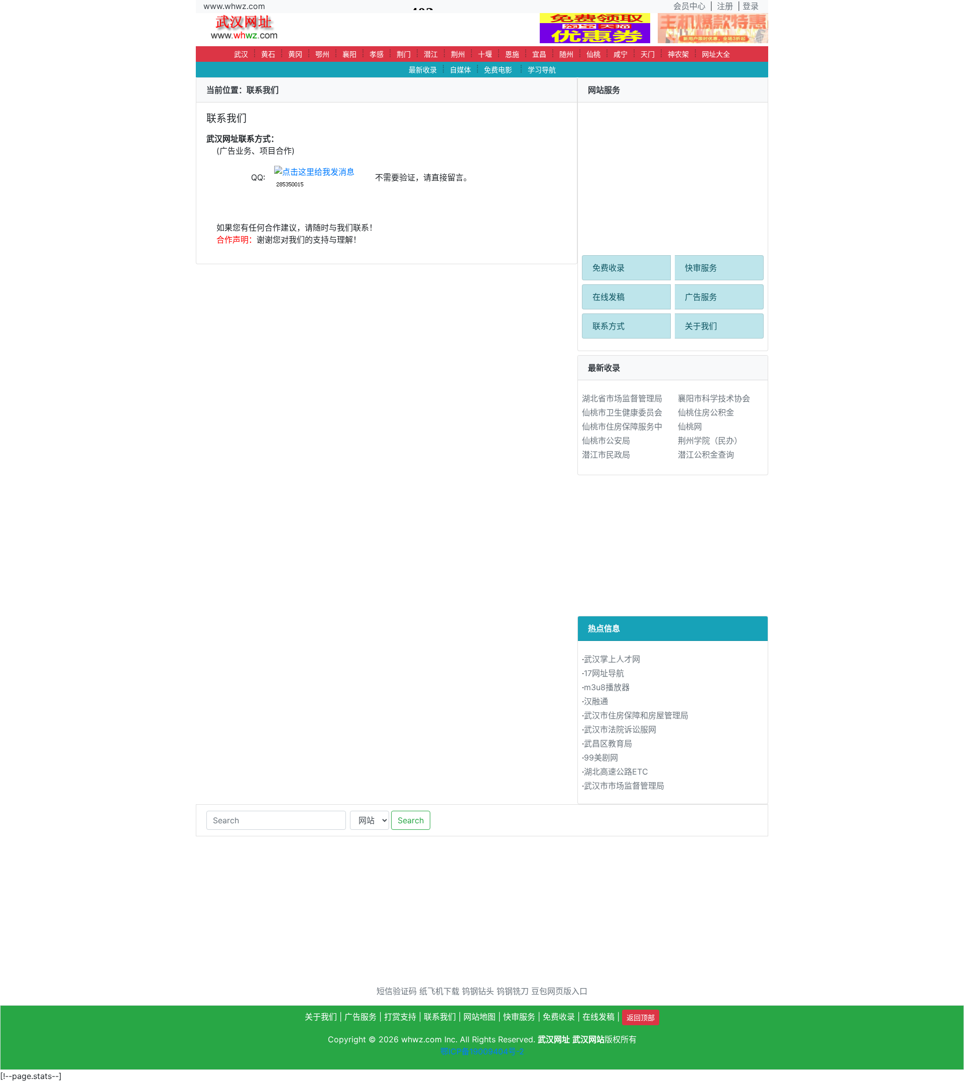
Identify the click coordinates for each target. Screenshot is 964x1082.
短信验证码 (397, 991)
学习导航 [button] (542, 69)
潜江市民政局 (606, 455)
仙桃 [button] (593, 54)
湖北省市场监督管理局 (622, 398)
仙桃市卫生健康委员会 (622, 412)
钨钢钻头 (478, 991)
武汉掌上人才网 (612, 659)
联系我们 (440, 1017)
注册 (725, 6)
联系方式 (608, 326)
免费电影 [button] (498, 69)
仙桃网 (690, 426)
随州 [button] (566, 54)
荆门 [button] (404, 54)
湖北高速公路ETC (616, 772)
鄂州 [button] (322, 54)
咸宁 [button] (621, 54)
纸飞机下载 (439, 991)
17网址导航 (604, 673)
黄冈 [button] (295, 54)
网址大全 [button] (716, 54)
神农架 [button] (678, 54)
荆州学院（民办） (710, 441)
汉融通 (596, 701)
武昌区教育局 (608, 743)
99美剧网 (601, 757)
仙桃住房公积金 (706, 412)
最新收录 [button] (423, 69)
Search (411, 820)
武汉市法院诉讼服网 (620, 729)
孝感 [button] (377, 54)
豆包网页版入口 (559, 991)
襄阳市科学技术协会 (714, 398)
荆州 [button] (458, 54)
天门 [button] (648, 54)
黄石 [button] (268, 54)
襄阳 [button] (349, 54)
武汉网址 (554, 1039)
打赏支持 (400, 1017)
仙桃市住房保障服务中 (622, 426)
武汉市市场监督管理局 (624, 786)
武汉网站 (588, 1039)
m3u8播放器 (607, 687)
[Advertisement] (673, 172)
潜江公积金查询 (706, 455)
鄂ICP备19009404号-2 (482, 1051)
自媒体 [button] (460, 69)
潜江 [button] (431, 54)
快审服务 (701, 268)
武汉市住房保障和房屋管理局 (636, 715)
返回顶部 (641, 1017)
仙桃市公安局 (606, 441)
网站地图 (479, 1017)
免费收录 (608, 268)
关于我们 (701, 326)
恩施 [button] (512, 54)
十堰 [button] (485, 54)
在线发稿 (608, 297)
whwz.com (421, 1039)
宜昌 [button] (539, 54)
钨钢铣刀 (513, 991)
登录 (751, 6)
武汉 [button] (241, 54)
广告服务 (701, 297)
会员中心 (689, 6)
